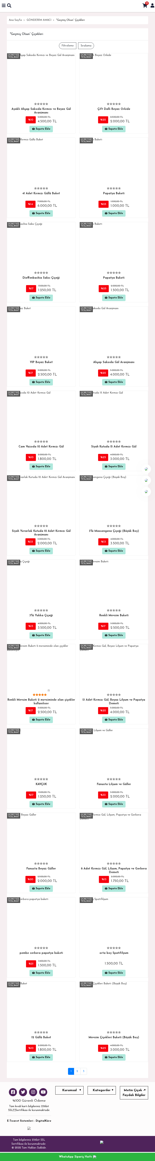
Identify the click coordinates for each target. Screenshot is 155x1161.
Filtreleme (68, 45)
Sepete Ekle (42, 129)
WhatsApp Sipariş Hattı (76, 1156)
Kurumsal (69, 1090)
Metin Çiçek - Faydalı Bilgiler (134, 1093)
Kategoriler (102, 1090)
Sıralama (86, 45)
